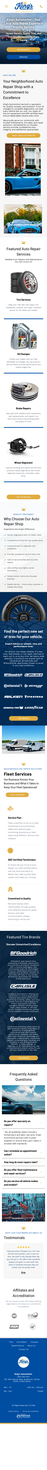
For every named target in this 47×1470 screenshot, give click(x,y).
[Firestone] (34, 696)
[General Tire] (13, 707)
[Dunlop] (34, 685)
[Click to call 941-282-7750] (41, 6)
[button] (6, 6)
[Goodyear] (34, 707)
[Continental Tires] (13, 685)
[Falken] (13, 696)
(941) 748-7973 (23, 1377)
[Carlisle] (34, 675)
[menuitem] (11, 1342)
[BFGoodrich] (13, 675)
